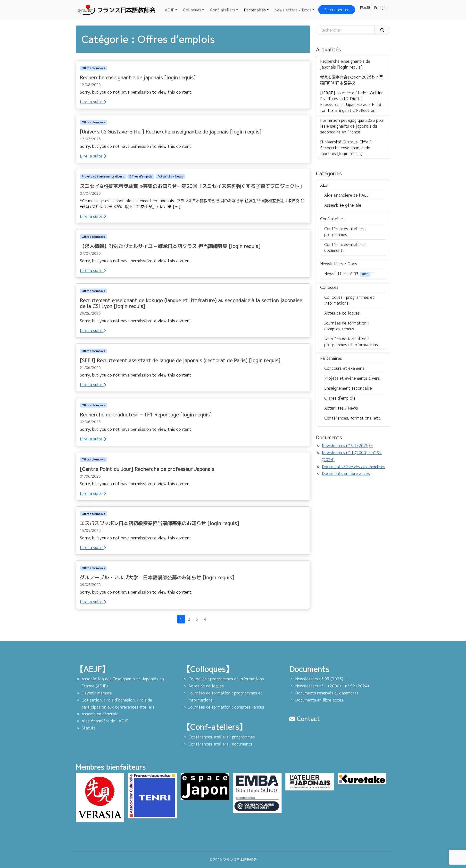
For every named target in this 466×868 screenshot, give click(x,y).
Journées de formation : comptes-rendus (346, 326)
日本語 (365, 7)
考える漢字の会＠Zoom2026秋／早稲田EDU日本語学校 (351, 80)
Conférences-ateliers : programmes (345, 231)
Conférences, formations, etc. (352, 418)
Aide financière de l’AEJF (347, 195)
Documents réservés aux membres (353, 466)
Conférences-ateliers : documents (345, 247)
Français (381, 7)
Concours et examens (344, 368)
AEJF (169, 10)
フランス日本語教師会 (126, 10)
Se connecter (336, 9)
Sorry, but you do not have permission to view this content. (136, 92)
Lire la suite (92, 102)
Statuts (89, 728)
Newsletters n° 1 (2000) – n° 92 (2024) (332, 686)
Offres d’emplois (93, 68)
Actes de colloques (342, 313)
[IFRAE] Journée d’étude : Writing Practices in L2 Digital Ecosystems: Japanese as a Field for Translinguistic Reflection (351, 101)
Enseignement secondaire (348, 388)
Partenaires (255, 10)
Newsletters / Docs (293, 10)
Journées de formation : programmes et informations (351, 341)
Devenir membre (97, 693)
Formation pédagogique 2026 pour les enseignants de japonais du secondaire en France (352, 126)
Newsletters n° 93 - (348, 273)
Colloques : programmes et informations (349, 300)
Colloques (192, 10)
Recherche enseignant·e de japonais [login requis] (345, 64)
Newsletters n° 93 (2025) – (347, 445)
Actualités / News (170, 176)
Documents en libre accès (346, 473)
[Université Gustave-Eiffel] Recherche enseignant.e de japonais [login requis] (346, 147)
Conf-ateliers (222, 10)
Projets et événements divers (103, 176)
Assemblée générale (342, 205)
